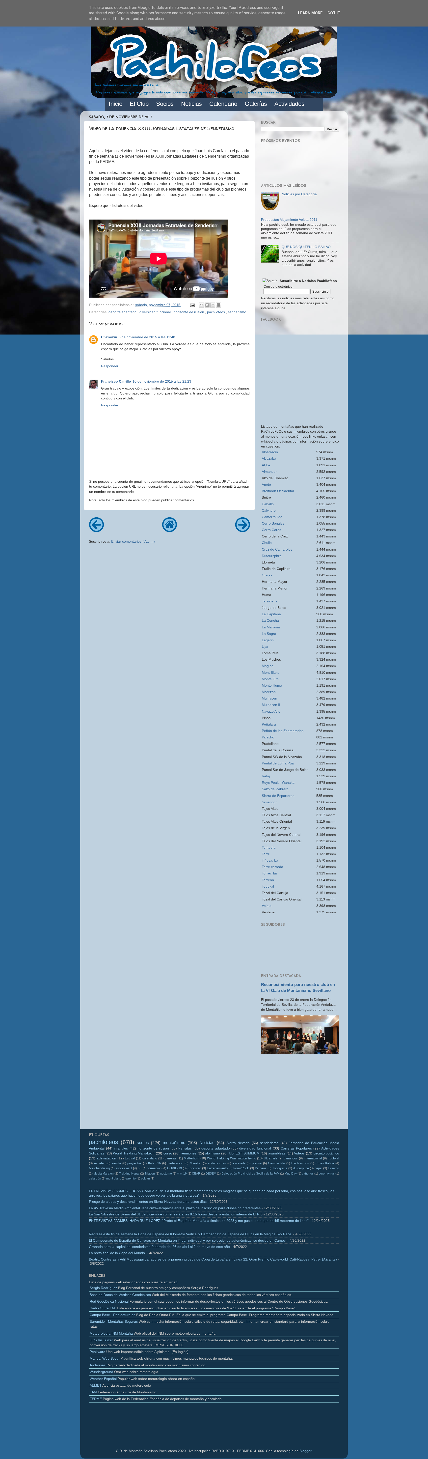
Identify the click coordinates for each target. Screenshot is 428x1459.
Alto (272, 517)
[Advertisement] (300, 1093)
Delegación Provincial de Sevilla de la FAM (250, 1173)
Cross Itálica (325, 1163)
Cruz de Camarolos (277, 549)
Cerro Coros (271, 530)
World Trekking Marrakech (134, 1153)
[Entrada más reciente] (96, 530)
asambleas (276, 1153)
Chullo (267, 543)
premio (131, 1178)
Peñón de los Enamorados (282, 731)
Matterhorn (191, 1158)
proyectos (134, 1163)
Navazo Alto (271, 711)
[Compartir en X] (212, 305)
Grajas (267, 575)
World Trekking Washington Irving (231, 1158)
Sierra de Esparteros (278, 796)
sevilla (116, 1163)
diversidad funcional (155, 312)
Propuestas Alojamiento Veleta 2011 (289, 220)
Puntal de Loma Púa (278, 763)
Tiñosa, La (270, 860)
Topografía (279, 1168)
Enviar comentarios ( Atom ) (133, 541)
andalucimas (217, 1163)
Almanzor (269, 472)
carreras (170, 1158)
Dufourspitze (272, 556)
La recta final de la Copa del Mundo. (117, 1253)
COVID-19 (174, 1168)
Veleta (266, 906)
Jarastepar (270, 601)
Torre (272, 867)
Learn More (310, 13)
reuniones (188, 1153)
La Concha (270, 620)
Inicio (115, 103)
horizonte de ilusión (189, 312)
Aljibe (266, 465)
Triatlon (150, 1173)
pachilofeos (216, 312)
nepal (318, 1168)
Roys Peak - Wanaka (278, 783)
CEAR (196, 1173)
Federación (175, 1163)
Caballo (268, 504)
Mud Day (291, 1173)
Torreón (268, 880)
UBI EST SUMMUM (244, 1153)
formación (154, 1168)
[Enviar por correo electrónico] (201, 305)
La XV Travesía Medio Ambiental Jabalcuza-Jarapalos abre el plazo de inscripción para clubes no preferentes (175, 1208)
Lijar (265, 646)
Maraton (195, 1163)
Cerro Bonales (273, 523)
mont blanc (113, 1178)
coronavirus (327, 1173)
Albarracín (270, 452)
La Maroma (271, 627)
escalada (239, 1163)
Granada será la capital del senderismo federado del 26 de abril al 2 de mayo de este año (159, 1247)
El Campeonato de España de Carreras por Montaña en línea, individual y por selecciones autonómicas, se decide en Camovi (187, 1240)
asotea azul (123, 1168)
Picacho (268, 737)
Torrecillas (270, 873)
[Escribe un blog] (207, 305)
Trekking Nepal (129, 1173)
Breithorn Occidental (278, 491)
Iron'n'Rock (241, 1168)
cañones (308, 1173)
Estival (130, 1158)
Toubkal (268, 886)
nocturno (166, 1173)
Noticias (206, 1142)
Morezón (269, 692)
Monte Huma (272, 685)
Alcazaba (269, 458)
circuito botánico (326, 1153)
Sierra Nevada (238, 1143)
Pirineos (261, 1168)
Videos (299, 1153)
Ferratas (185, 1148)
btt (139, 1168)
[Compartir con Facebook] (218, 305)
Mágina (267, 666)
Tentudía (268, 847)
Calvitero (269, 510)
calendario (149, 1158)
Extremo (333, 1168)
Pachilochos (300, 1163)
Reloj (266, 776)
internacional (313, 1158)
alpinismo (212, 1153)
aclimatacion (106, 1158)
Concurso (194, 1168)
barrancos (291, 1158)
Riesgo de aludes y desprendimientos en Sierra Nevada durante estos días (148, 1202)
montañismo (174, 1142)
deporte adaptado (122, 312)
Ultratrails (270, 1158)
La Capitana (271, 614)
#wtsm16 (154, 1163)
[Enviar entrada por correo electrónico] (192, 305)
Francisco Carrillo (116, 381)
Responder (109, 366)
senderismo (237, 312)
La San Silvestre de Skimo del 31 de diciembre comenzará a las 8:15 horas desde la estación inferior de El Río (176, 1214)
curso (167, 1153)
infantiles (121, 1148)
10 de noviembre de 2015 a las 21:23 (162, 381)
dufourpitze (301, 1168)
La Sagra (269, 634)
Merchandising (99, 1168)
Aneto (266, 484)
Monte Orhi (270, 679)
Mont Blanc (270, 672)
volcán (145, 1178)
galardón (95, 1178)
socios (143, 1142)
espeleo (99, 1163)
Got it (333, 13)
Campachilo (276, 1163)
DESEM (211, 1173)
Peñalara (269, 724)
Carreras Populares (296, 1148)
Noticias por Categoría (299, 194)
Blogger (305, 1451)
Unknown (109, 337)
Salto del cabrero (275, 789)
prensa (257, 1163)
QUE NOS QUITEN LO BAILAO (306, 247)
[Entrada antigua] (242, 530)
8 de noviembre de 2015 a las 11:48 (147, 337)
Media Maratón (103, 1173)
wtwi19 (182, 1173)
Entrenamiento (217, 1168)
